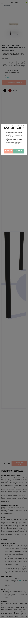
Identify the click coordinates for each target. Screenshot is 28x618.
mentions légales (18, 135)
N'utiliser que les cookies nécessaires (14, 125)
